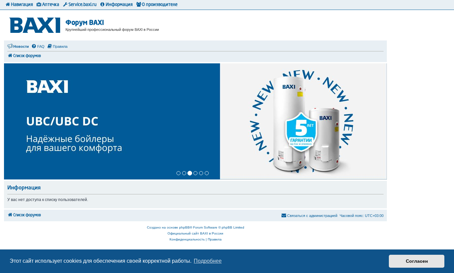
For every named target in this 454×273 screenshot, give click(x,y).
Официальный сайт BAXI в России (195, 233)
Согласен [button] (417, 261)
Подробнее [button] (208, 261)
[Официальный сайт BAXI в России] (35, 24)
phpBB (184, 227)
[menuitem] (38, 46)
